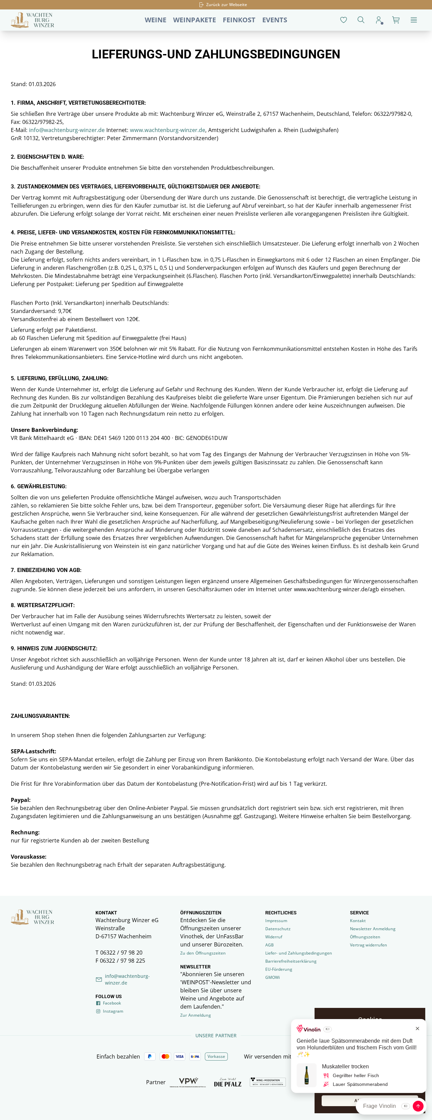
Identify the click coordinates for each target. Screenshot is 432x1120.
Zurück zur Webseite (226, 4)
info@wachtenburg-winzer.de (67, 130)
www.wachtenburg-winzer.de (167, 130)
